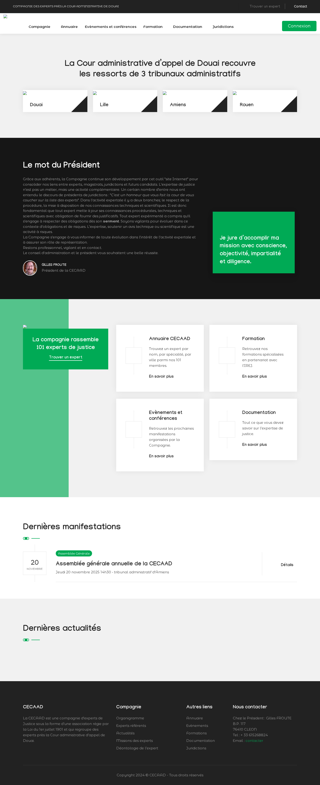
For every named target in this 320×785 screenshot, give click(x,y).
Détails (287, 565)
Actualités (125, 733)
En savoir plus (161, 377)
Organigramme (130, 718)
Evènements (197, 725)
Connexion (299, 26)
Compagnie (39, 26)
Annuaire (69, 26)
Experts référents (131, 725)
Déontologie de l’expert (137, 748)
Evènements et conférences (110, 26)
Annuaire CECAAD (169, 339)
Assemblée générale (74, 553)
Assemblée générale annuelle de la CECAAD (114, 564)
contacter (254, 740)
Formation (153, 26)
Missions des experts (134, 740)
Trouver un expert (65, 358)
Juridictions (223, 26)
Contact (300, 6)
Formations (196, 733)
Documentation (187, 26)
